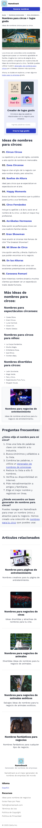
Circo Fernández (16, 204)
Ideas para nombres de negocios (16, 798)
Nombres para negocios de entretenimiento (21, 410)
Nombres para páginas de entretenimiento (21, 571)
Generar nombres (21, 9)
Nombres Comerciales (16, 15)
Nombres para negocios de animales (21, 655)
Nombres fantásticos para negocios (21, 738)
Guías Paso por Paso (11, 801)
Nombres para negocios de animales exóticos (21, 697)
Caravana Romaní (16, 273)
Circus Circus (14, 152)
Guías (4, 15)
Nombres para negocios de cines (21, 613)
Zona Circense (15, 165)
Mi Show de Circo (17, 247)
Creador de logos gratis (21, 110)
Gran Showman (15, 234)
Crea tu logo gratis (21, 131)
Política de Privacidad (11, 816)
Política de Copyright (11, 812)
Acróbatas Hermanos (19, 221)
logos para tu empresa (11, 75)
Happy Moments (16, 191)
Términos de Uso (9, 809)
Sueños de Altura (16, 178)
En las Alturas (15, 260)
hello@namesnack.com (12, 805)
